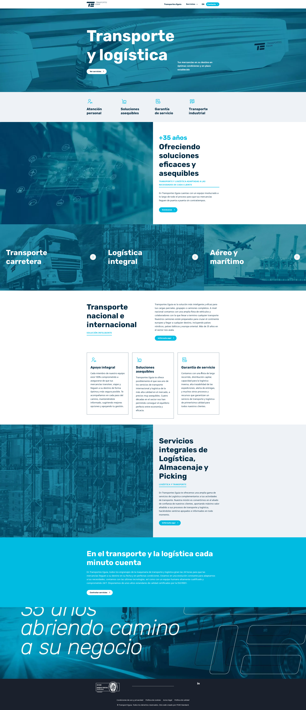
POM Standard (183, 705)
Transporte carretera (26, 257)
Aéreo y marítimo (227, 257)
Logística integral (125, 257)
